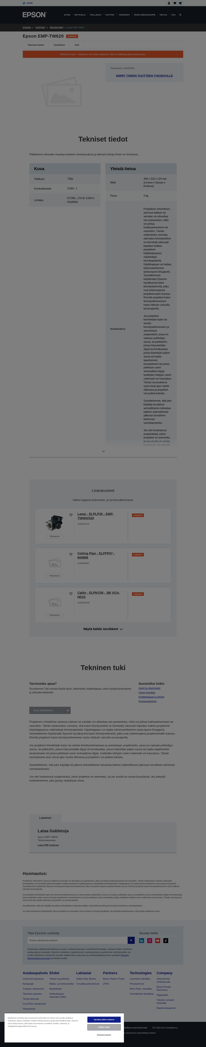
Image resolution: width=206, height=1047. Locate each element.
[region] (64, 1027)
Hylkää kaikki (104, 1027)
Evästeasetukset (104, 1035)
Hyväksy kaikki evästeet (104, 1020)
